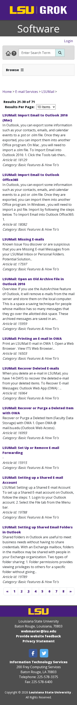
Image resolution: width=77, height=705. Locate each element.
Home (7, 91)
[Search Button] (60, 53)
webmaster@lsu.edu (38, 631)
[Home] (8, 53)
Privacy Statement (39, 641)
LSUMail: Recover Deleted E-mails (30, 368)
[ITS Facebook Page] (33, 653)
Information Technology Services (39, 662)
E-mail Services (26, 91)
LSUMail (47, 91)
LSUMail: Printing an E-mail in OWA (32, 338)
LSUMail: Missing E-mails (23, 239)
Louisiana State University (50, 692)
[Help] (13, 53)
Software (38, 29)
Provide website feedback (38, 636)
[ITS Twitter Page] (44, 653)
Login (68, 41)
